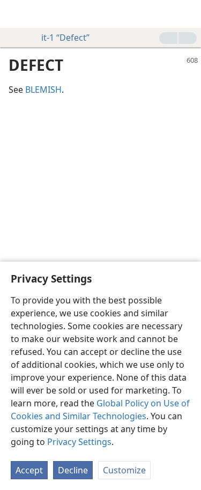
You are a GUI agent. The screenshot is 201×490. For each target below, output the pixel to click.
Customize (124, 470)
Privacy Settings (79, 442)
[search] (187, 14)
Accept (29, 470)
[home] (16, 14)
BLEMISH (43, 89)
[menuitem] (16, 14)
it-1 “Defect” (65, 37)
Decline (73, 470)
